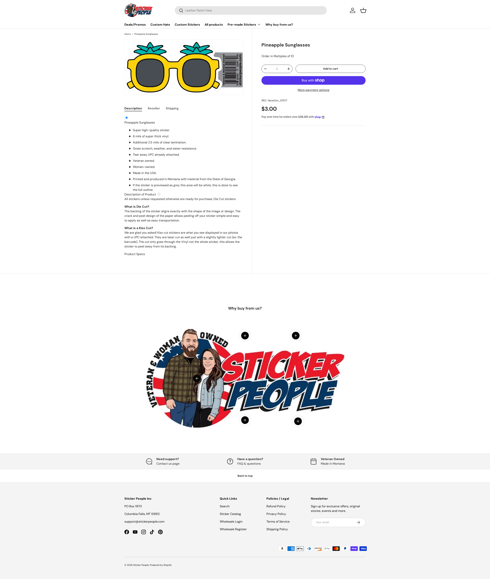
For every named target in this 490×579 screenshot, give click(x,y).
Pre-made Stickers (242, 25)
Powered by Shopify (161, 565)
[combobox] (251, 10)
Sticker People (141, 565)
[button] (363, 10)
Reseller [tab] (154, 108)
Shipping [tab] (172, 108)
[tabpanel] (183, 186)
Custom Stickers (187, 25)
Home (127, 34)
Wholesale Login (231, 522)
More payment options (313, 90)
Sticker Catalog (230, 514)
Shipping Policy (277, 529)
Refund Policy (276, 506)
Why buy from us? (279, 25)
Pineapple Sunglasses (146, 34)
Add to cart (330, 68)
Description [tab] (133, 108)
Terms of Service (278, 522)
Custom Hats (160, 25)
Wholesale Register (233, 529)
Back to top (245, 475)
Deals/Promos (135, 25)
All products (214, 25)
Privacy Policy (276, 514)
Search (224, 506)
